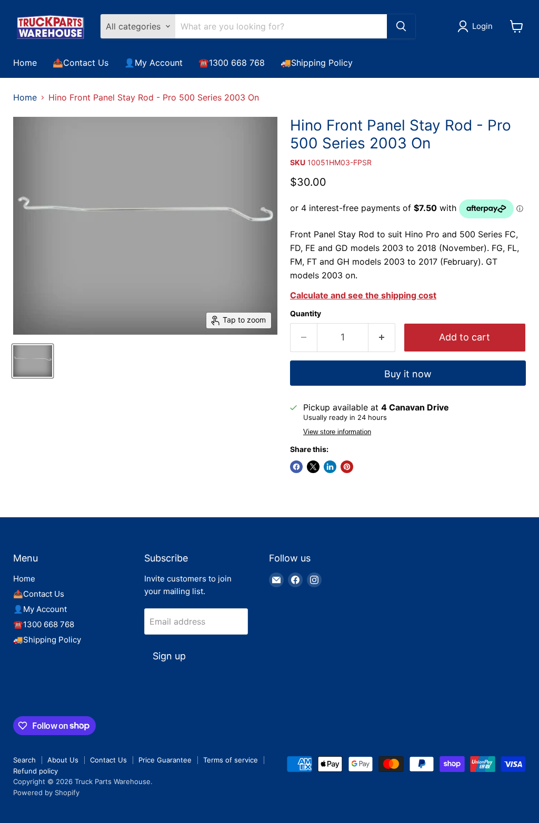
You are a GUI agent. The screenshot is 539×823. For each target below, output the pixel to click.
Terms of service (230, 760)
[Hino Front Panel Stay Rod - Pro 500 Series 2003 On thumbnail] (32, 361)
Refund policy (35, 771)
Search (24, 760)
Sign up (169, 655)
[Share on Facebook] (296, 466)
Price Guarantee (165, 760)
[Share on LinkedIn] (330, 466)
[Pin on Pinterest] (347, 466)
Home (25, 62)
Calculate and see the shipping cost (363, 295)
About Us (62, 760)
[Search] (401, 26)
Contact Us (108, 760)
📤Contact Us (80, 62)
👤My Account (153, 62)
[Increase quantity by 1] (381, 337)
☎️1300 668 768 (231, 62)
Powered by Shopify (46, 792)
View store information (337, 432)
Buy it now (408, 373)
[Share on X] (313, 466)
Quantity (305, 313)
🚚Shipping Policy (317, 62)
